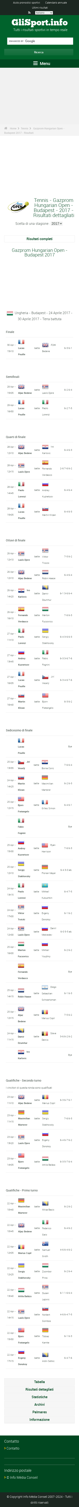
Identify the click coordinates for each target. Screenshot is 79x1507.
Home (13, 128)
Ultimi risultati (40, 7)
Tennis (24, 128)
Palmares (39, 1412)
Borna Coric (48, 768)
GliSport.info (40, 22)
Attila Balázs (48, 1164)
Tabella (39, 1382)
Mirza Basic (48, 1209)
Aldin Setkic (48, 1361)
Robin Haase (48, 578)
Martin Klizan (49, 514)
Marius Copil (48, 1018)
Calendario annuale (56, 2)
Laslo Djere (48, 392)
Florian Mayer (49, 873)
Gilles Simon (48, 808)
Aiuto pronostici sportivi (26, 2)
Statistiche (39, 1397)
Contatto (13, 1448)
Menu (44, 63)
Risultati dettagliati (39, 1389)
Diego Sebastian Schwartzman (49, 993)
